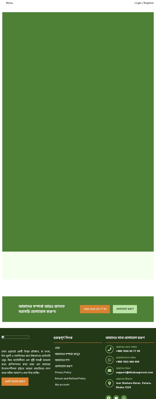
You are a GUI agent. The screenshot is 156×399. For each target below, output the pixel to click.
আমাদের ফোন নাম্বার (126, 347)
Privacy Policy (63, 372)
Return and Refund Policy (70, 378)
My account (62, 384)
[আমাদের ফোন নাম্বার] (109, 349)
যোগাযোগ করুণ (63, 366)
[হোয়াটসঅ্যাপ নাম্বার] (109, 360)
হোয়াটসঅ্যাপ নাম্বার (126, 358)
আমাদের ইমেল (123, 368)
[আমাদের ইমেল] (109, 370)
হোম (57, 348)
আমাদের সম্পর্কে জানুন (67, 354)
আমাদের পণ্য (62, 360)
